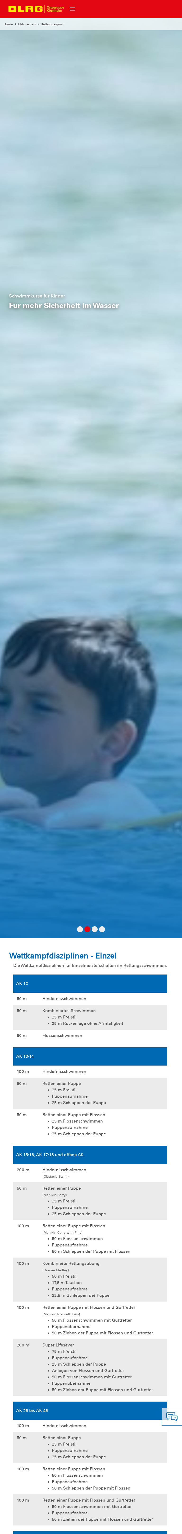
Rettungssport (52, 24)
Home (8, 24)
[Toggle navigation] (72, 9)
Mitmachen (27, 24)
